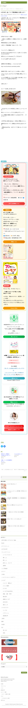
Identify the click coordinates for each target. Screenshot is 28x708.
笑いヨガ (5, 630)
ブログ (2, 696)
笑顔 (4, 632)
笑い (2, 627)
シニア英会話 (4, 568)
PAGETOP (24, 672)
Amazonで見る (14, 308)
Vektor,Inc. (20, 705)
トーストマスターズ (7, 554)
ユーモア (5, 15)
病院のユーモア (6, 599)
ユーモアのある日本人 (8, 591)
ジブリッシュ (6, 613)
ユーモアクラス (4, 607)
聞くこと (5, 560)
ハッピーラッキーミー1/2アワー (8, 577)
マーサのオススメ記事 (5, 698)
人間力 (2, 618)
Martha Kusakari (12, 704)
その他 (2, 574)
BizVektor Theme (14, 705)
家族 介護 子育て (7, 593)
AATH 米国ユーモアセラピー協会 (8, 540)
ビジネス (5, 588)
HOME (2, 683)
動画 (2, 621)
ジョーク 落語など (7, 583)
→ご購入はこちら (14, 378)
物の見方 (5, 596)
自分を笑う (5, 602)
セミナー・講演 (3, 692)
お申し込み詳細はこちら (14, 203)
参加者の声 (5, 615)
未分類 (2, 624)
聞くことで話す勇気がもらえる (7, 469)
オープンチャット (5, 546)
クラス (2, 688)
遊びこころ (5, 604)
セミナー (3, 571)
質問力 (4, 565)
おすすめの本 (4, 549)
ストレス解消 (6, 585)
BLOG (22, 14)
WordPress (8, 705)
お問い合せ (3, 700)
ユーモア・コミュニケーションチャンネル (14, 426)
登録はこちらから (14, 402)
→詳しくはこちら (14, 336)
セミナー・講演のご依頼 (6, 694)
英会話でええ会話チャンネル (14, 429)
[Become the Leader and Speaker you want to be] (14, 642)
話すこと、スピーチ (7, 562)
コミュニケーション (5, 552)
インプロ (5, 610)
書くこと (5, 557)
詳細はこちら (14, 241)
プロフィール (3, 686)
